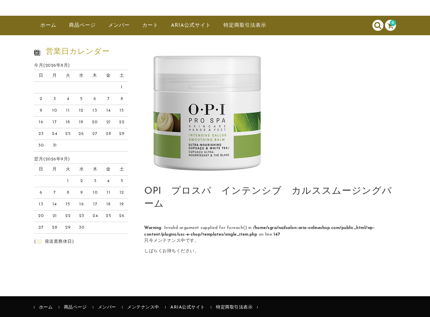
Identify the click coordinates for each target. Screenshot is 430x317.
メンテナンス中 (143, 307)
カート (150, 25)
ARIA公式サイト (191, 25)
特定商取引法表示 (244, 25)
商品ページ (82, 25)
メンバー (119, 25)
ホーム (48, 25)
